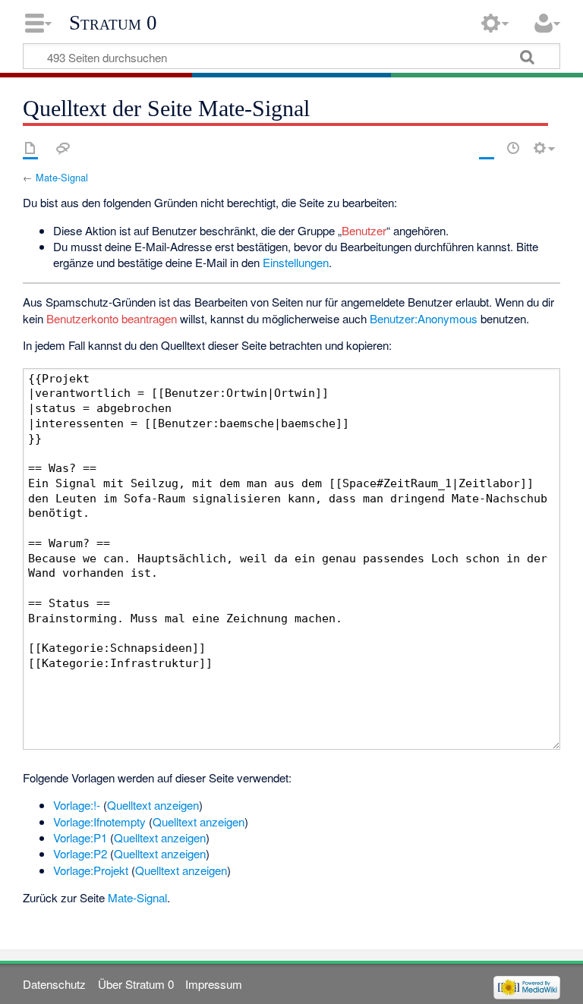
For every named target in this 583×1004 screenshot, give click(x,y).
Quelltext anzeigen (153, 805)
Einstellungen (296, 262)
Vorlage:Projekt (90, 870)
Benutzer (364, 230)
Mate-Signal (62, 177)
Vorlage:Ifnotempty (99, 821)
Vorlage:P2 (80, 853)
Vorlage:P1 (80, 837)
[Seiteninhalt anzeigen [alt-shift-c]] (30, 148)
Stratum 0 (113, 22)
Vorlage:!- (76, 805)
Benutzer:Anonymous (423, 318)
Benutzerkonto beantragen (111, 318)
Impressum (213, 984)
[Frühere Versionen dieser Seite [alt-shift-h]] (513, 148)
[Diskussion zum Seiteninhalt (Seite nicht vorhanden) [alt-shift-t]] (63, 148)
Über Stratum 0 (136, 984)
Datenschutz (54, 984)
